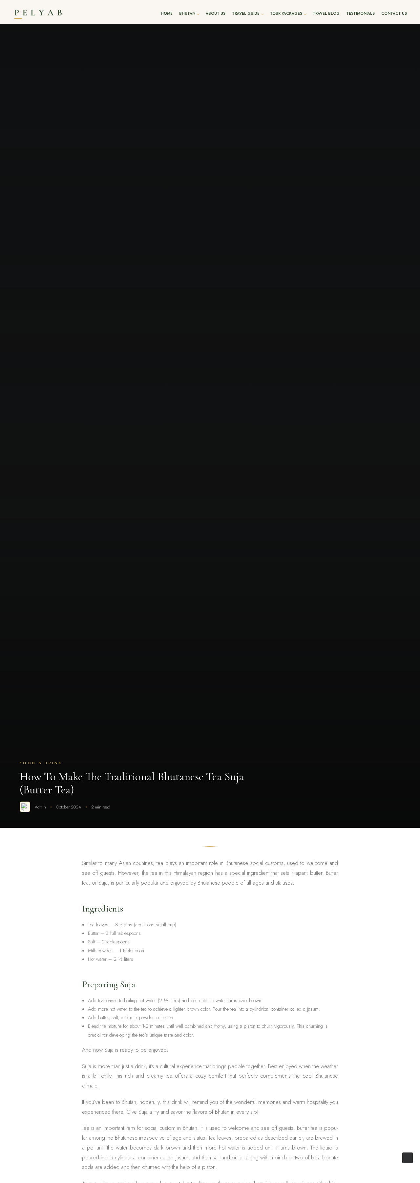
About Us (215, 14)
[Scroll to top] (407, 1157)
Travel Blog (326, 14)
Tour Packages (286, 14)
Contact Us (394, 14)
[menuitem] (166, 14)
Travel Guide (246, 14)
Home (167, 14)
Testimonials (360, 14)
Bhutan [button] (187, 14)
